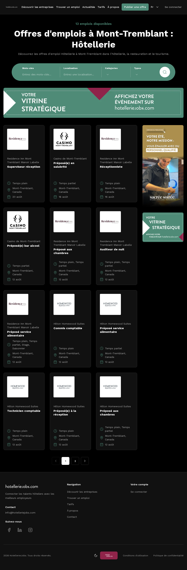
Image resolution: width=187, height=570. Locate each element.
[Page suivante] (85, 461)
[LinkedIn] (20, 530)
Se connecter (173, 6)
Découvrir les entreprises (37, 6)
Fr (152, 6)
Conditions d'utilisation (135, 555)
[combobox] (116, 74)
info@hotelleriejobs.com (20, 512)
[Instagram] (30, 530)
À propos (113, 6)
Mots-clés (28, 68)
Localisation (71, 68)
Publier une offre (135, 6)
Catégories (111, 68)
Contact (72, 516)
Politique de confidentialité (168, 555)
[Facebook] (9, 530)
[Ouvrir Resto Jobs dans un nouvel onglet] (109, 555)
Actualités (88, 6)
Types (137, 68)
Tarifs (101, 6)
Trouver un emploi (68, 6)
